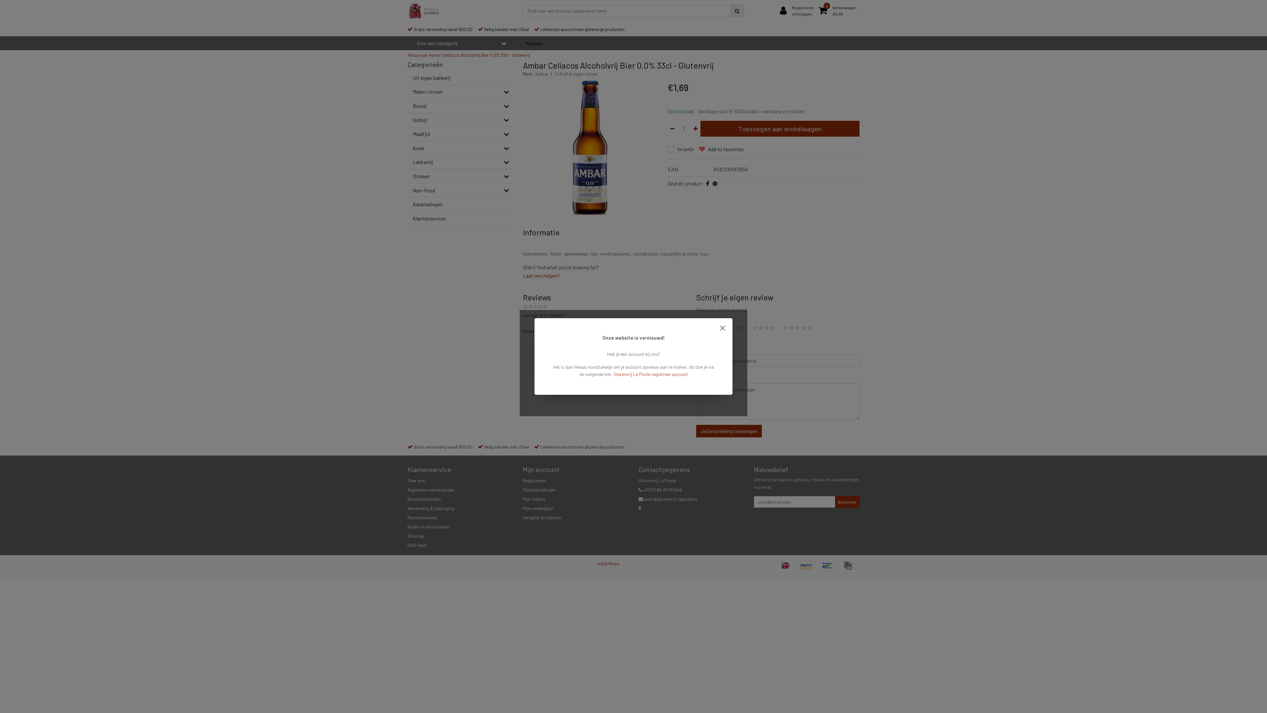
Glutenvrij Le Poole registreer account (651, 374)
